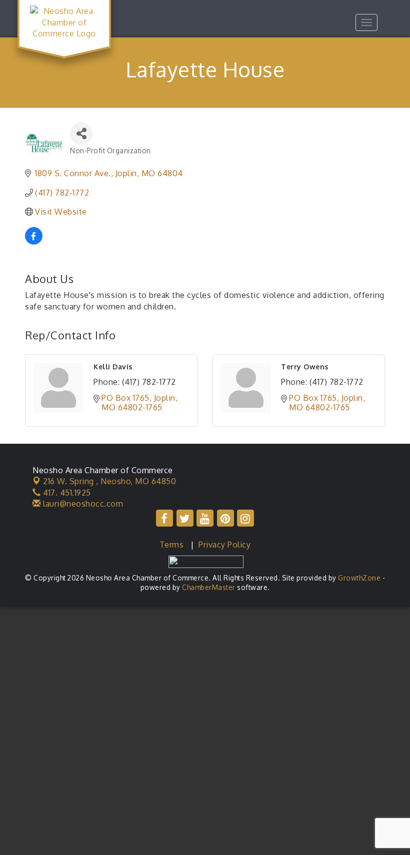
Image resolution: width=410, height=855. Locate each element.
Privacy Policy (224, 545)
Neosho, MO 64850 (109, 481)
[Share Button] (81, 133)
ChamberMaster (209, 587)
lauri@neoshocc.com (82, 504)
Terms (172, 545)
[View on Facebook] (33, 242)
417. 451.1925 (66, 493)
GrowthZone (359, 577)
